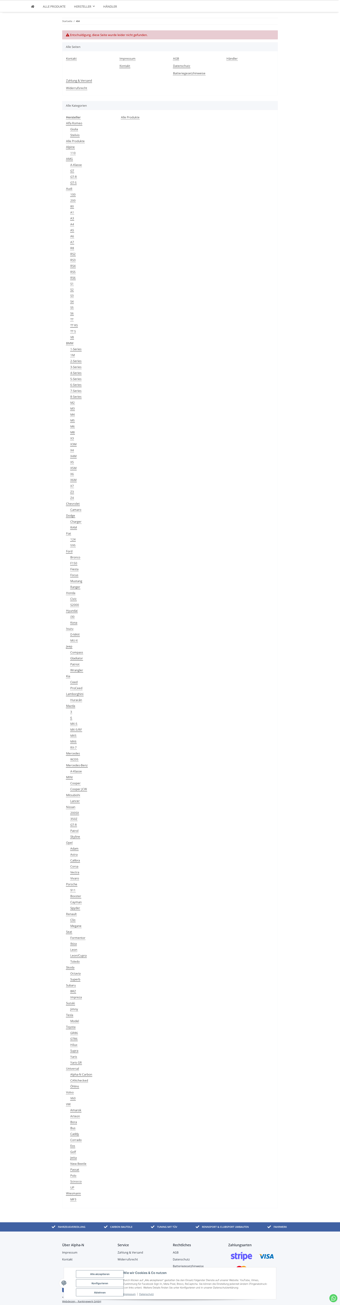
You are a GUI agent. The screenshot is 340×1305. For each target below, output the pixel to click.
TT (71, 319)
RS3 (73, 260)
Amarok (75, 1110)
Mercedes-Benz (77, 765)
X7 (72, 486)
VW (68, 1104)
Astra (74, 854)
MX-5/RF (76, 729)
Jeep (69, 646)
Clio (72, 920)
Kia (68, 676)
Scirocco (76, 1181)
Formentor (77, 938)
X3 (72, 438)
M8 (72, 432)
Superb (75, 979)
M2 (72, 403)
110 (73, 153)
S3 (72, 296)
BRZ (73, 991)
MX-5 (73, 724)
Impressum (129, 1294)
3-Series (75, 367)
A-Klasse (76, 165)
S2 (72, 290)
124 (73, 539)
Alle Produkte (75, 141)
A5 (72, 230)
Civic (73, 599)
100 (73, 194)
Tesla (69, 1015)
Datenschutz (146, 1294)
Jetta (73, 1158)
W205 (74, 759)
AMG (69, 159)
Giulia (74, 129)
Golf (73, 1152)
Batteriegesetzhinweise (189, 73)
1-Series (75, 349)
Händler (110, 6)
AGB (176, 58)
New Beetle (78, 1164)
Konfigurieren (100, 1283)
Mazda (70, 706)
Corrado (76, 1140)
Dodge (70, 515)
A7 (72, 242)
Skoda (70, 967)
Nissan (70, 807)
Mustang (76, 581)
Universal (72, 1068)
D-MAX (75, 634)
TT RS (74, 325)
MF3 (73, 1199)
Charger (75, 521)
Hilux (73, 1045)
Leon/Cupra (78, 955)
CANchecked (79, 1080)
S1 (72, 284)
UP (72, 1187)
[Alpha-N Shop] (33, 6)
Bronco (75, 557)
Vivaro (74, 878)
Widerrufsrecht (76, 88)
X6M (73, 480)
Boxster (75, 896)
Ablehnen (100, 1292)
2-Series (75, 361)
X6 (72, 474)
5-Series (75, 379)
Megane (75, 926)
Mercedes (73, 753)
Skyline (75, 837)
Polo (73, 1175)
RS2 (73, 254)
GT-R (73, 177)
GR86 (74, 1033)
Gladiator (76, 658)
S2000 (74, 605)
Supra (74, 1051)
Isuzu (69, 628)
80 (72, 206)
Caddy (74, 1134)
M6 (72, 426)
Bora (73, 1122)
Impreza (76, 997)
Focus (74, 575)
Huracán (76, 700)
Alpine (70, 147)
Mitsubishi (73, 795)
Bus (72, 1128)
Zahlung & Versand (79, 80)
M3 (72, 408)
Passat (74, 1169)
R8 (72, 248)
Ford (69, 551)
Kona (73, 622)
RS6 (73, 278)
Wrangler (76, 670)
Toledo (75, 961)
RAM (73, 527)
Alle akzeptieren (100, 1274)
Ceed (74, 682)
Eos (72, 1146)
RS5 (73, 272)
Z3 (72, 492)
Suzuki (70, 1003)
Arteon (75, 1116)
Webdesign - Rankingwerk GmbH (81, 1301)
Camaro (75, 510)
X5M (73, 468)
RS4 (73, 266)
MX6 (73, 741)
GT (72, 171)
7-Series (75, 391)
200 (73, 200)
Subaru (71, 985)
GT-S (73, 182)
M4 (72, 414)
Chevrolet (73, 504)
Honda (70, 593)
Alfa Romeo (74, 123)
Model (74, 1021)
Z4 (72, 498)
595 (73, 545)
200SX (74, 813)
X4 (72, 450)
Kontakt (71, 58)
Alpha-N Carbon (81, 1074)
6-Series (75, 385)
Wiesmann (73, 1193)
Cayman (76, 902)
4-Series (75, 373)
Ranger (75, 587)
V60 (73, 1098)
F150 (73, 563)
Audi (69, 189)
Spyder (75, 908)
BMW (69, 343)
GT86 (74, 1039)
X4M (73, 456)
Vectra (74, 872)
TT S (73, 331)
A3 (72, 218)
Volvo (70, 1092)
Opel (69, 843)
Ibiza (73, 944)
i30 (72, 617)
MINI (69, 777)
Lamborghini (74, 694)
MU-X (74, 640)
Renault (71, 914)
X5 (72, 462)
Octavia (75, 973)
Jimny (74, 1009)
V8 (72, 337)
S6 (72, 313)
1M (72, 355)
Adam (74, 848)
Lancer (75, 801)
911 (73, 890)
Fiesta (74, 569)
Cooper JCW (78, 789)
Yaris (73, 1057)
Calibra (75, 860)
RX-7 (73, 747)
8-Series (75, 397)
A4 (72, 224)
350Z (73, 819)
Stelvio (75, 135)
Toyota (70, 1027)
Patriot (75, 664)
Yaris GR (76, 1062)
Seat (69, 932)
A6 (72, 236)
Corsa (74, 866)
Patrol (74, 831)
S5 (72, 307)
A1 (72, 212)
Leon (73, 950)
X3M (73, 444)
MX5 (73, 736)
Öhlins (74, 1086)
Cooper (75, 783)
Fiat (68, 533)
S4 (72, 301)
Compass (76, 652)
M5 (72, 420)
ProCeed (76, 688)
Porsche (71, 884)
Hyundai (72, 611)
